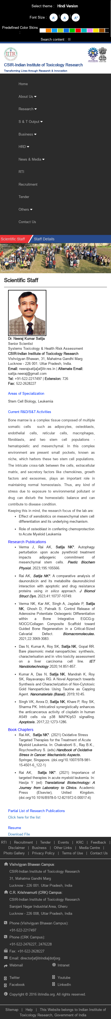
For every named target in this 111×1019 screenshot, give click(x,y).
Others (24, 209)
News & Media (30, 159)
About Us (26, 96)
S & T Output (29, 121)
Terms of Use (72, 853)
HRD (23, 146)
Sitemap (11, 1009)
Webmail (16, 965)
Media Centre (89, 847)
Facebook (17, 984)
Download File (19, 834)
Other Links (63, 847)
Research (26, 109)
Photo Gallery (14, 853)
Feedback (98, 842)
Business (26, 134)
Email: (34, 958)
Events (63, 842)
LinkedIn (64, 984)
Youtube (64, 977)
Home (23, 84)
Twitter (14, 977)
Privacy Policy (43, 853)
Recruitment (28, 184)
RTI (21, 171)
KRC (80, 842)
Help (29, 1009)
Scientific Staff (13, 239)
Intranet (64, 965)
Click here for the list (24, 817)
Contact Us (27, 222)
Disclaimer (16, 847)
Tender (24, 197)
